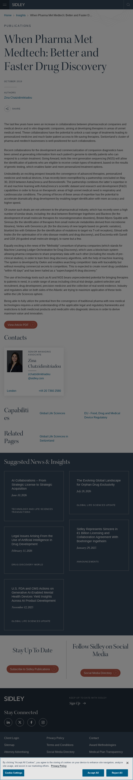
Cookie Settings (13, 772)
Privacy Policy (67, 765)
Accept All (93, 772)
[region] (66, 768)
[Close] (127, 762)
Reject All (117, 772)
